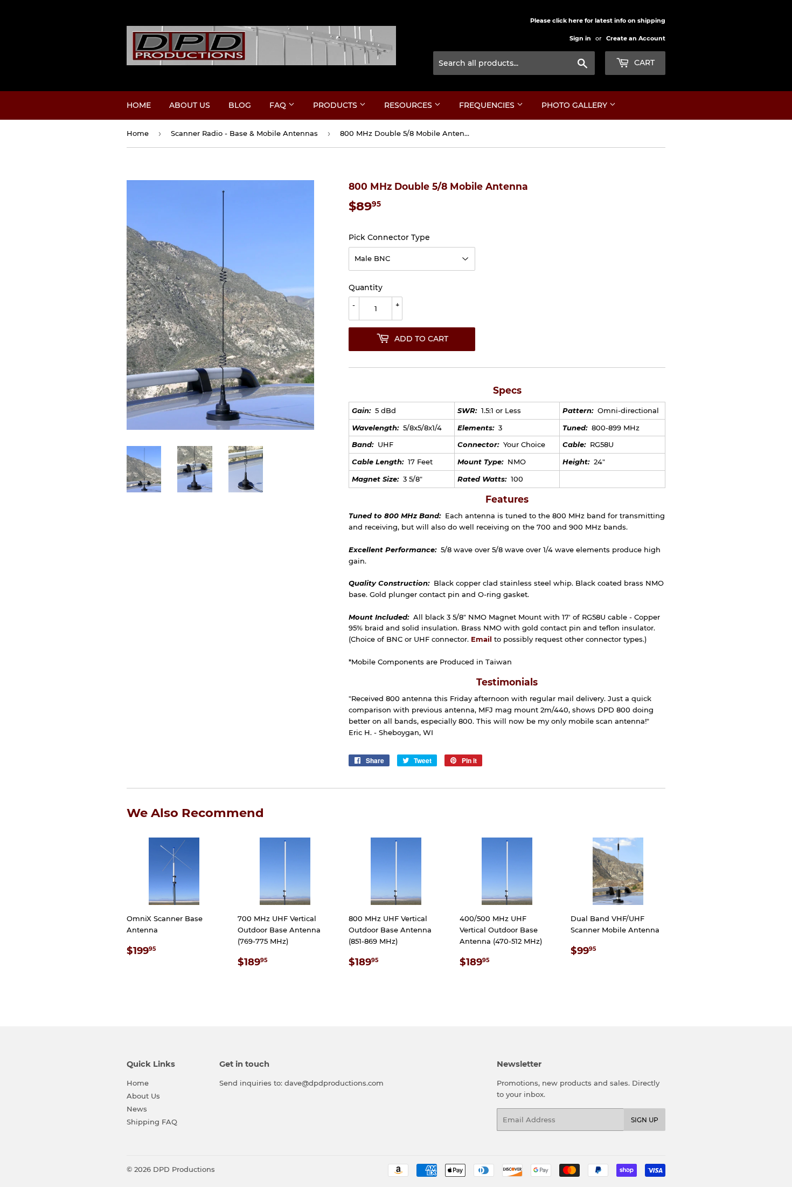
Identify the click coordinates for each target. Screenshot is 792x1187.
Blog (239, 105)
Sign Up (644, 1120)
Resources (409, 105)
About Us (189, 105)
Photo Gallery (575, 105)
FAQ (278, 105)
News (137, 1108)
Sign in (580, 38)
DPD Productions (184, 1169)
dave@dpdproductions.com (334, 1083)
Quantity (366, 287)
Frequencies (488, 105)
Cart (643, 62)
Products (336, 105)
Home (139, 105)
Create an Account (635, 38)
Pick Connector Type (389, 237)
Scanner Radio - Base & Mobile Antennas (244, 133)
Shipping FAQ (152, 1121)
